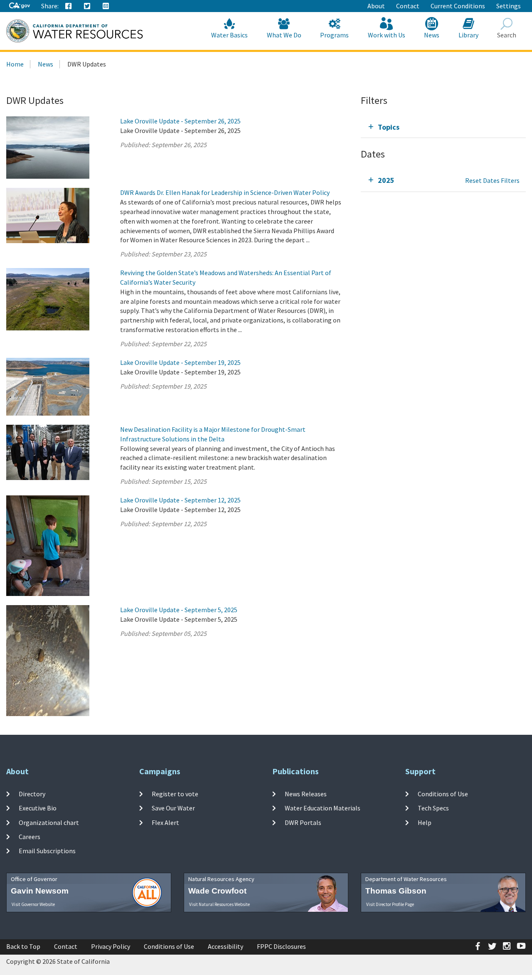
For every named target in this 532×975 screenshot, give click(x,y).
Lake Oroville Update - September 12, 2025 (180, 500)
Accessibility (225, 946)
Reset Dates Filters (492, 180)
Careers (29, 836)
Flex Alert (165, 822)
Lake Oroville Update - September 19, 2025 (180, 362)
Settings (508, 6)
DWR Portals (303, 822)
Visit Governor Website (33, 904)
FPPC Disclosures (281, 946)
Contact (407, 6)
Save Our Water (173, 808)
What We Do (284, 35)
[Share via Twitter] (87, 6)
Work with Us (386, 35)
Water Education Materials (322, 808)
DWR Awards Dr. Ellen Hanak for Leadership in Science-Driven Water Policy (225, 192)
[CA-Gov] (19, 6)
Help (424, 822)
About (376, 6)
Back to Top (23, 946)
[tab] (443, 127)
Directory (32, 794)
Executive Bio (38, 808)
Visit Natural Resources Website (219, 904)
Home (15, 64)
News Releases (306, 794)
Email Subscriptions (47, 851)
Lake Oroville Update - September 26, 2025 (180, 121)
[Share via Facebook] (68, 6)
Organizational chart (49, 822)
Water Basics (229, 35)
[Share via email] (106, 6)
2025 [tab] (386, 180)
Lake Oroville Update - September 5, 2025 (178, 610)
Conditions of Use (443, 794)
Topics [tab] (388, 127)
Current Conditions (458, 6)
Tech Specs (433, 808)
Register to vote (175, 794)
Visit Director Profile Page (390, 904)
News (431, 35)
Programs (334, 35)
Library (468, 35)
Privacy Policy (110, 946)
